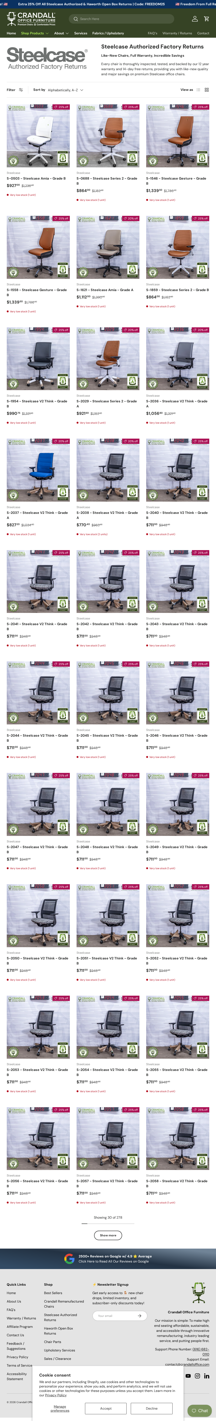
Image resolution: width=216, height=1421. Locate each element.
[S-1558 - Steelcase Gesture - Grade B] (38, 247)
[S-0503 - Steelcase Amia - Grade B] (38, 135)
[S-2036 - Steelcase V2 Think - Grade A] (177, 358)
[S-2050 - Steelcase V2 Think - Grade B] (38, 915)
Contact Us (15, 1335)
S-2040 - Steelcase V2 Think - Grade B (177, 515)
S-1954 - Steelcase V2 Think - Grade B (37, 403)
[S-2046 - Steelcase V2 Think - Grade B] (177, 692)
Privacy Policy (56, 1395)
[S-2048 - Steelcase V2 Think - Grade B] (108, 804)
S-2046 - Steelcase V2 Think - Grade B (177, 738)
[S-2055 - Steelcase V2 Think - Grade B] (177, 1027)
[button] (206, 18)
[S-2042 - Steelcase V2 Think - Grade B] (108, 581)
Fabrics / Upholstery (108, 33)
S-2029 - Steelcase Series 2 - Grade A (107, 403)
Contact (203, 33)
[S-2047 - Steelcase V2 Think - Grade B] (38, 804)
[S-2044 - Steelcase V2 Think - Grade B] (38, 692)
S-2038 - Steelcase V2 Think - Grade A (107, 515)
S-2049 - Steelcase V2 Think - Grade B (177, 849)
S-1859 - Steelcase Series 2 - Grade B (177, 290)
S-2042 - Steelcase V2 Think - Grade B (107, 626)
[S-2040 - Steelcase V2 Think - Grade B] (177, 470)
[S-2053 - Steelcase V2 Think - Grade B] (38, 1027)
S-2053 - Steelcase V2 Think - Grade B (37, 1072)
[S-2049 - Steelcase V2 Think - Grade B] (177, 804)
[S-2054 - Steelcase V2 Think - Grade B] (108, 1027)
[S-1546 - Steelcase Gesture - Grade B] (177, 135)
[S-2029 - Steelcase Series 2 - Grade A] (108, 358)
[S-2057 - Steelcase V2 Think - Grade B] (108, 1138)
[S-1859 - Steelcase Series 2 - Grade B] (177, 247)
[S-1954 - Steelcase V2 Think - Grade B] (38, 358)
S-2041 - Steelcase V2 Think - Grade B (37, 626)
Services (80, 33)
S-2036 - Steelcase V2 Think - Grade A (177, 403)
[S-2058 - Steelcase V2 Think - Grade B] (177, 1138)
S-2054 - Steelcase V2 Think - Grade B (107, 1072)
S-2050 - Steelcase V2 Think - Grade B (37, 961)
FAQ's (152, 33)
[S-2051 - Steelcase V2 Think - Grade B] (108, 915)
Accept (106, 1408)
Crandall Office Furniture (31, 1402)
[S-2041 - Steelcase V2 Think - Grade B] (38, 581)
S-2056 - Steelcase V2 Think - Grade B (37, 1183)
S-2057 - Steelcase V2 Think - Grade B (107, 1183)
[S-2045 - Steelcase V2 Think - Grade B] (108, 692)
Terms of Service (19, 1365)
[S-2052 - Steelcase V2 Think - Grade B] (177, 915)
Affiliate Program (20, 1326)
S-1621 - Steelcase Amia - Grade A (105, 290)
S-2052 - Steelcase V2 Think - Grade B (176, 961)
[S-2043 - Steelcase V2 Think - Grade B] (177, 581)
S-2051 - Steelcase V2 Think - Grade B (107, 961)
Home (11, 33)
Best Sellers (53, 1293)
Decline (152, 1408)
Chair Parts (52, 1342)
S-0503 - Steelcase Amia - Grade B (36, 178)
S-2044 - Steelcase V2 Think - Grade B (37, 738)
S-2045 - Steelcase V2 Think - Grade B (107, 738)
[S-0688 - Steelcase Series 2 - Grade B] (108, 135)
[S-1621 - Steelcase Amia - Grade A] (108, 247)
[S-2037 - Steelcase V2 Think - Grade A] (38, 470)
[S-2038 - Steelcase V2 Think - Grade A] (108, 470)
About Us (14, 1301)
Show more (108, 1235)
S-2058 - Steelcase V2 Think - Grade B (177, 1183)
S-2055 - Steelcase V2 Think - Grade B (177, 1072)
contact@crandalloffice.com (187, 1364)
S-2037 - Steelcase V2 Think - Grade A (37, 515)
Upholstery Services (59, 1350)
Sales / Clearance (57, 1359)
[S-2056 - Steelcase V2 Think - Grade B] (38, 1138)
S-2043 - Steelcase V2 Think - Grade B (177, 626)
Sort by (39, 89)
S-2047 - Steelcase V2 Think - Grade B (37, 849)
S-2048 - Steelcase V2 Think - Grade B (107, 849)
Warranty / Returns (177, 33)
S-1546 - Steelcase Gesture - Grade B (176, 181)
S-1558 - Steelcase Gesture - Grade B (37, 292)
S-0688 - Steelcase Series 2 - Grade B (107, 181)
